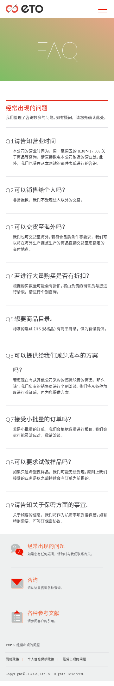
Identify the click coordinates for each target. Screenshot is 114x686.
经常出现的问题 (74, 659)
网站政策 (12, 659)
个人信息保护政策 (41, 659)
